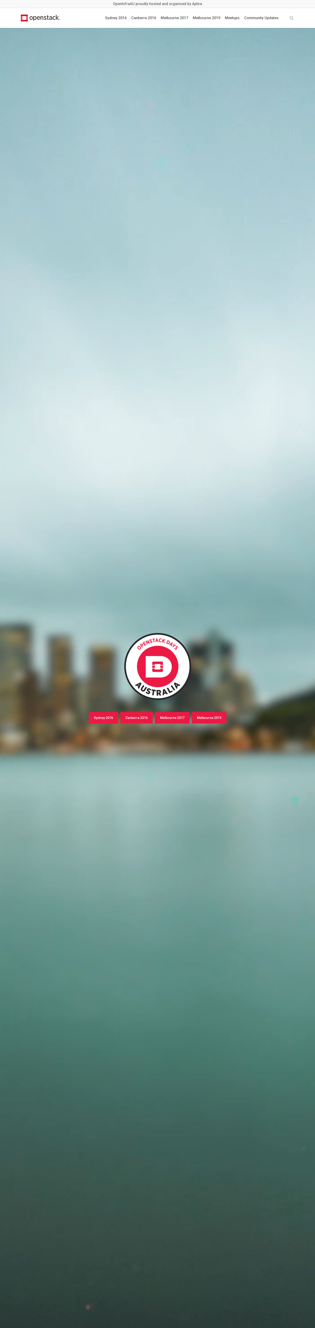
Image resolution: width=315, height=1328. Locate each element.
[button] (103, 718)
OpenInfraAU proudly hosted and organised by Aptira (157, 4)
